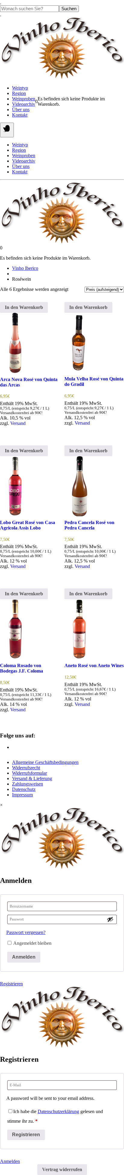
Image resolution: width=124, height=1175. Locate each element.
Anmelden (24, 957)
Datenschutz (24, 789)
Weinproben (23, 98)
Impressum (22, 794)
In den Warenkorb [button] (24, 307)
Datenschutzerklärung (58, 1111)
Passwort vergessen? (25, 932)
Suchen (68, 8)
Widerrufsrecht (26, 767)
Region (19, 93)
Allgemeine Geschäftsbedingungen (45, 762)
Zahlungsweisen (27, 783)
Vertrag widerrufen (62, 1169)
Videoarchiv (23, 104)
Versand (18, 423)
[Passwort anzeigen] (110, 919)
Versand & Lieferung (32, 778)
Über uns (20, 109)
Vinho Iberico (25, 268)
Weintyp (20, 87)
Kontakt (19, 115)
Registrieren (11, 983)
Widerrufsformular (29, 773)
